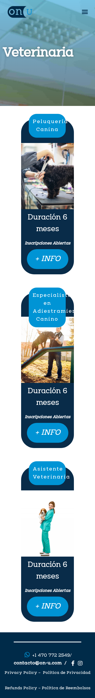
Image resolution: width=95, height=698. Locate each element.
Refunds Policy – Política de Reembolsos (48, 688)
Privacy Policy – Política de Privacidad (47, 673)
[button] (85, 12)
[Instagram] (80, 663)
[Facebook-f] (73, 663)
